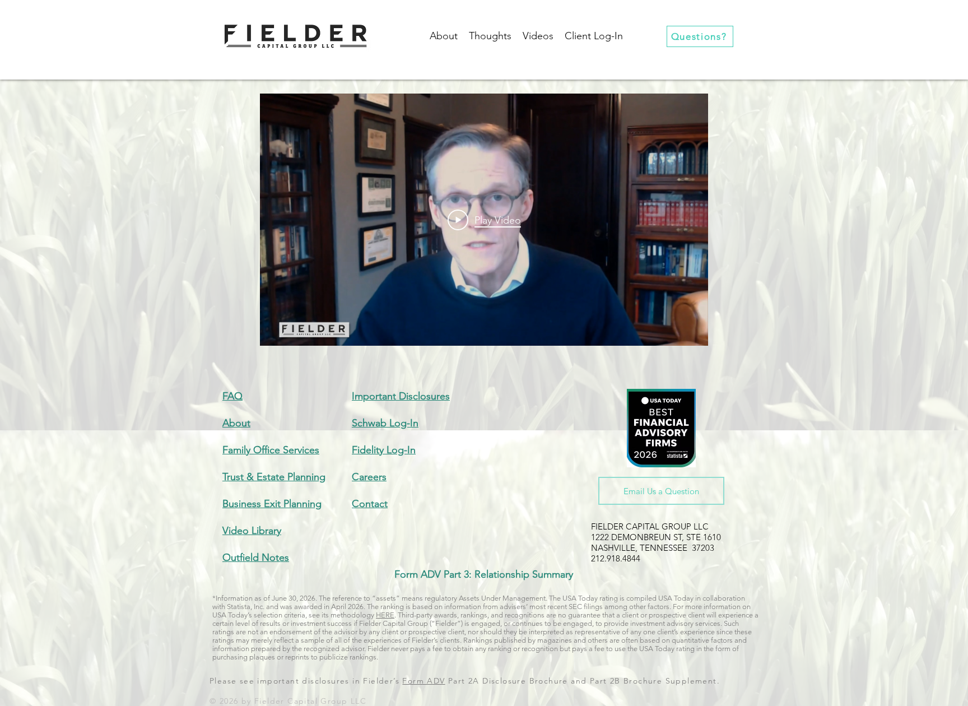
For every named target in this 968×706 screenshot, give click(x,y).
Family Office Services (270, 450)
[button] (594, 36)
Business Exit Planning (272, 504)
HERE (385, 615)
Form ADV (423, 681)
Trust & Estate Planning (273, 477)
